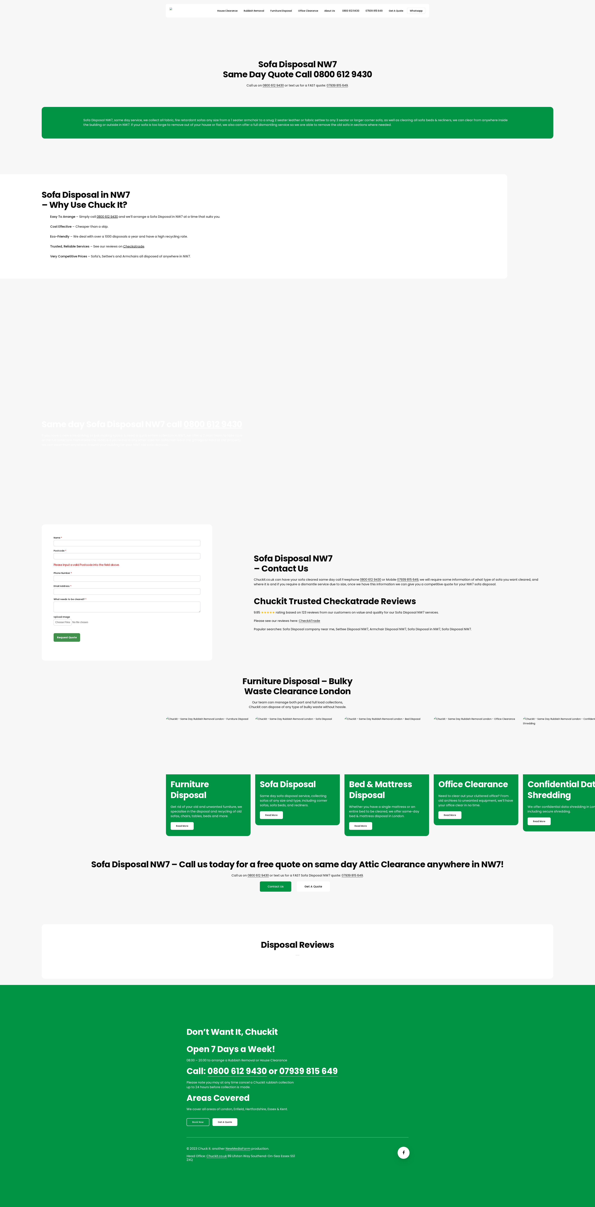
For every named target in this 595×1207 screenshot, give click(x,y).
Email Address (62, 586)
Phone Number (63, 573)
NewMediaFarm (237, 1148)
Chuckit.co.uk (216, 1156)
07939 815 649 (337, 85)
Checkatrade (133, 246)
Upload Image (62, 617)
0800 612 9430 (273, 85)
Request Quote (67, 637)
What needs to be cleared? (70, 599)
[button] (182, 826)
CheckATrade (309, 621)
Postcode (60, 550)
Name (58, 537)
